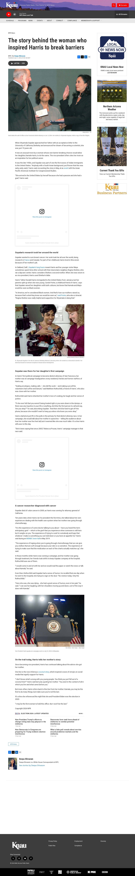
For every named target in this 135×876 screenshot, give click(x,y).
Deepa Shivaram (19, 56)
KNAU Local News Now (112, 66)
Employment (79, 841)
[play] (8, 14)
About (49, 20)
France (27, 260)
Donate (124, 5)
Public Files (52, 845)
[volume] (14, 14)
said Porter (62, 295)
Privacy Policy (53, 841)
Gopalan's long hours (37, 267)
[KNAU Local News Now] (112, 48)
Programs (22, 20)
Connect (59, 20)
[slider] (17, 14)
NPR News (11, 33)
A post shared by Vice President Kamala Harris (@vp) (42, 243)
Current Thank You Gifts (112, 170)
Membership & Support (90, 20)
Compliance (72, 20)
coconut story (43, 672)
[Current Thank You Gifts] (112, 146)
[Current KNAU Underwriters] (112, 189)
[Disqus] (67, 807)
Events (40, 20)
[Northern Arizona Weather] (112, 91)
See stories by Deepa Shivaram (32, 765)
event (66, 168)
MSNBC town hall (33, 538)
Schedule (10, 20)
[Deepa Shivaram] (12, 764)
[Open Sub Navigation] (15, 20)
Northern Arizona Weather (112, 108)
